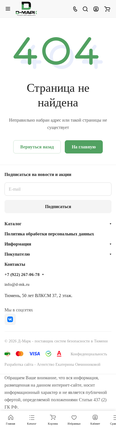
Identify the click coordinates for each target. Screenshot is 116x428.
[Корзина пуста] (107, 9)
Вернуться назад (37, 146)
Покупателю (17, 254)
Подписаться (58, 206)
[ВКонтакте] (10, 319)
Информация (18, 244)
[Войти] (96, 9)
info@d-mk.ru (17, 284)
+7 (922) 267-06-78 (22, 274)
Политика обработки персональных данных (49, 233)
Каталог (13, 223)
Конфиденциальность (89, 354)
